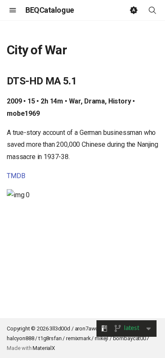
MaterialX (44, 348)
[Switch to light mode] (133, 10)
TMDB (16, 176)
